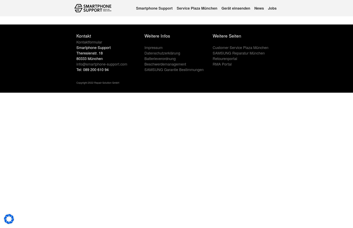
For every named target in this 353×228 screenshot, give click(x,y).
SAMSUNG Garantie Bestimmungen (174, 69)
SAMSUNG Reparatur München (239, 53)
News (259, 8)
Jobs (272, 8)
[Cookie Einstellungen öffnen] (9, 222)
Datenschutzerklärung (162, 53)
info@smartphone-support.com (101, 64)
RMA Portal (222, 64)
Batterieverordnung (160, 58)
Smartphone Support (154, 8)
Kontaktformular (89, 41)
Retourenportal (225, 58)
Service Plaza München (197, 8)
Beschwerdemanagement (165, 64)
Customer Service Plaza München (240, 47)
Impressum (153, 47)
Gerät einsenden (235, 8)
